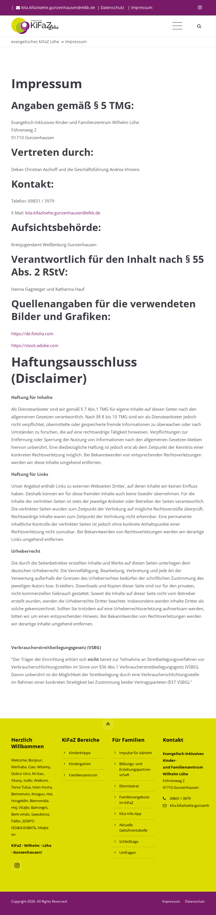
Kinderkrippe (80, 752)
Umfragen (127, 852)
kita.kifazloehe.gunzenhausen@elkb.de (58, 7)
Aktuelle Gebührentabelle (133, 827)
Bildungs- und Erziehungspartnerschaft (135, 769)
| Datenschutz (110, 7)
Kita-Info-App (130, 813)
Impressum (141, 7)
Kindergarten (80, 763)
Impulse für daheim (135, 752)
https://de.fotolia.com (32, 333)
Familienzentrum (83, 775)
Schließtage (128, 841)
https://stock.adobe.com (34, 345)
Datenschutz (195, 901)
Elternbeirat (129, 786)
